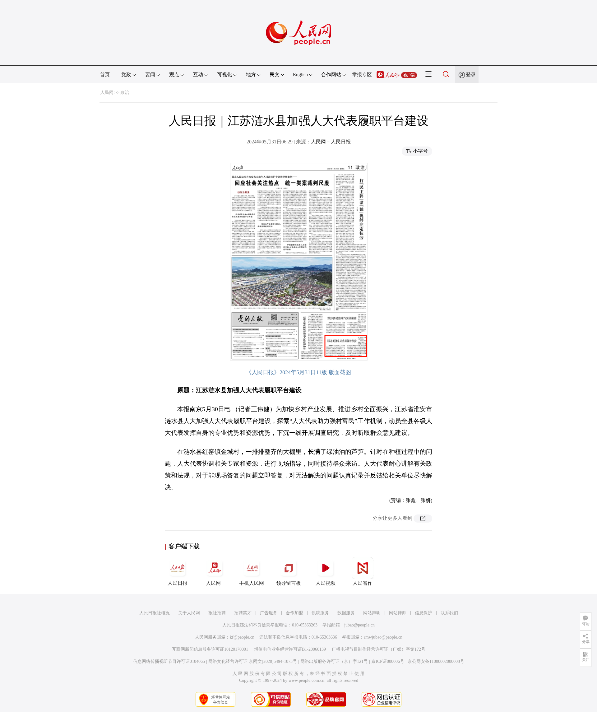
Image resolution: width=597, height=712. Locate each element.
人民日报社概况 (154, 613)
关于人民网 (189, 613)
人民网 (106, 92)
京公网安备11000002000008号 (436, 661)
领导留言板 (288, 583)
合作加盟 (294, 613)
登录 (471, 74)
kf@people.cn (242, 637)
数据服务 (346, 613)
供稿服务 (320, 613)
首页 (105, 74)
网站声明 (372, 613)
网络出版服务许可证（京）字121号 (334, 661)
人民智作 (363, 583)
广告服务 (268, 613)
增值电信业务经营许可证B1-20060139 (290, 649)
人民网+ (215, 583)
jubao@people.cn (359, 625)
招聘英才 (243, 613)
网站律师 (397, 613)
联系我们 (449, 613)
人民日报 (177, 583)
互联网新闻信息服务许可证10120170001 (210, 649)
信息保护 (423, 613)
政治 (124, 92)
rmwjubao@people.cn (383, 637)
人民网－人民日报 (331, 141)
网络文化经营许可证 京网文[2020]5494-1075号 (252, 661)
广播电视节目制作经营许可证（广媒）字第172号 (378, 649)
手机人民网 (251, 583)
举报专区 (362, 74)
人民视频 (326, 583)
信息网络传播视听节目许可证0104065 (169, 661)
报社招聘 (217, 613)
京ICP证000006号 (387, 661)
